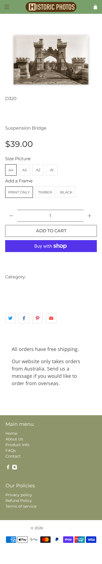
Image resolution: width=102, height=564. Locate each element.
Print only (19, 192)
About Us (14, 439)
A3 (24, 170)
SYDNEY (30, 298)
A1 (52, 170)
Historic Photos (57, 528)
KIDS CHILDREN (21, 288)
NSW (12, 298)
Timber (45, 192)
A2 (38, 170)
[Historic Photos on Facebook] (8, 468)
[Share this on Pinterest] (37, 318)
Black (66, 192)
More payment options (51, 259)
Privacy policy (18, 494)
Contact (13, 456)
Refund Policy (18, 500)
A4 (10, 170)
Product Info (17, 444)
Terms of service (20, 506)
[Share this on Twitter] (10, 318)
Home (11, 433)
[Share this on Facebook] (24, 318)
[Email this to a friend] (51, 318)
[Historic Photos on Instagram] (14, 468)
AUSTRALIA (40, 277)
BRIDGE (63, 277)
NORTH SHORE (78, 288)
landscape (50, 288)
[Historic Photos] (51, 7)
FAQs (10, 450)
